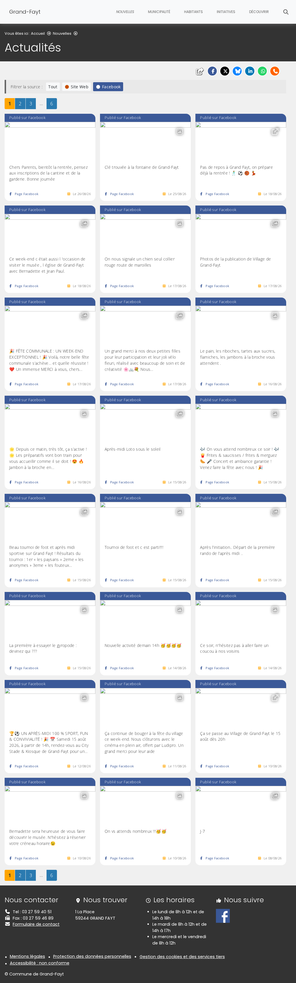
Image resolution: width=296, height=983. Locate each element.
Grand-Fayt (24, 11)
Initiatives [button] (226, 11)
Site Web (80, 86)
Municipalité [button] (159, 11)
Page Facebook (26, 194)
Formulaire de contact (36, 924)
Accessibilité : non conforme (39, 963)
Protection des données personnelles (92, 956)
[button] (212, 71)
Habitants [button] (193, 11)
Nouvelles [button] (125, 11)
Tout (52, 86)
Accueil (38, 33)
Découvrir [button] (259, 11)
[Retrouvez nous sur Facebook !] (223, 915)
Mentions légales (27, 956)
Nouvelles (62, 33)
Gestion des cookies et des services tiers (182, 957)
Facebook (111, 86)
